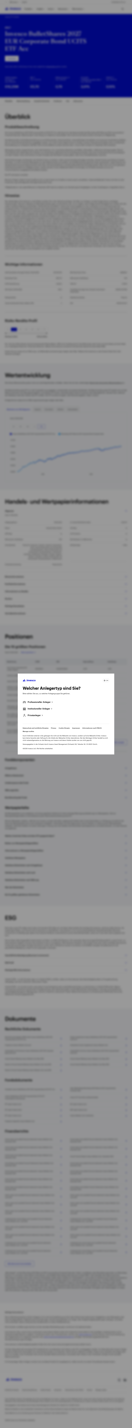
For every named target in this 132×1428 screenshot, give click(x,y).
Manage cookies (28, 731)
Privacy (53, 728)
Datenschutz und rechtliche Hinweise (35, 728)
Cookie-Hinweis (64, 728)
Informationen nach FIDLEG (92, 728)
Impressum (76, 728)
